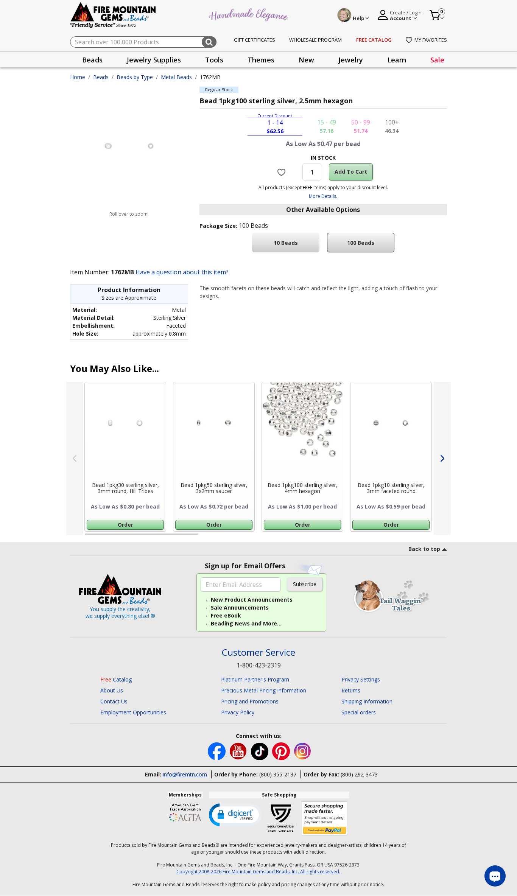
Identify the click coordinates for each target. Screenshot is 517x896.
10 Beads (286, 242)
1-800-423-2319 (259, 665)
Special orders (358, 712)
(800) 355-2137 (277, 774)
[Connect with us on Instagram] (302, 750)
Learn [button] (396, 59)
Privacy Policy (237, 712)
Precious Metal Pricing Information (263, 690)
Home (77, 77)
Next (442, 458)
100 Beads (360, 242)
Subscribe (304, 584)
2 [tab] (206, 537)
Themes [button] (261, 59)
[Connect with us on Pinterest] (281, 750)
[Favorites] (282, 171)
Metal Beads (176, 77)
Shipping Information (366, 701)
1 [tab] (89, 537)
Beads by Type (135, 77)
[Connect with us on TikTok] (260, 750)
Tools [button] (214, 59)
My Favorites (430, 39)
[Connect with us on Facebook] (217, 750)
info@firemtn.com (185, 774)
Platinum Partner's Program (255, 679)
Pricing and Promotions (250, 701)
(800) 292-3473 (359, 774)
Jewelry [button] (350, 59)
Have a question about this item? (182, 272)
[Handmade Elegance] (249, 14)
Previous (74, 458)
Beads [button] (92, 59)
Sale (437, 59)
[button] (235, 814)
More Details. (323, 196)
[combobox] (143, 42)
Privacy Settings (360, 679)
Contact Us (114, 701)
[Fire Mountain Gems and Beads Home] (113, 14)
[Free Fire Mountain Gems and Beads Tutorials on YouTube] (239, 750)
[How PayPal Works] (324, 818)
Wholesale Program (315, 39)
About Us (111, 690)
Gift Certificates (254, 39)
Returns (350, 690)
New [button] (306, 59)
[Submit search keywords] (209, 42)
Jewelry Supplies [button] (154, 59)
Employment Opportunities (133, 712)
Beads (101, 77)
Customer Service (258, 652)
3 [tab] (322, 537)
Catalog (116, 679)
